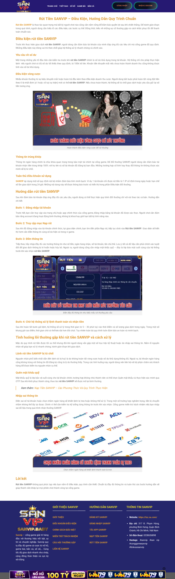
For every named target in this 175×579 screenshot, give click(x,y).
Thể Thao (63, 6)
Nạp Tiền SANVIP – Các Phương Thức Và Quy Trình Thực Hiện (70, 388)
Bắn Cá (91, 6)
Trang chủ (52, 6)
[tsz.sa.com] (29, 6)
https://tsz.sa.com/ (148, 517)
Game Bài (81, 6)
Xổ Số (72, 6)
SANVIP (20, 181)
